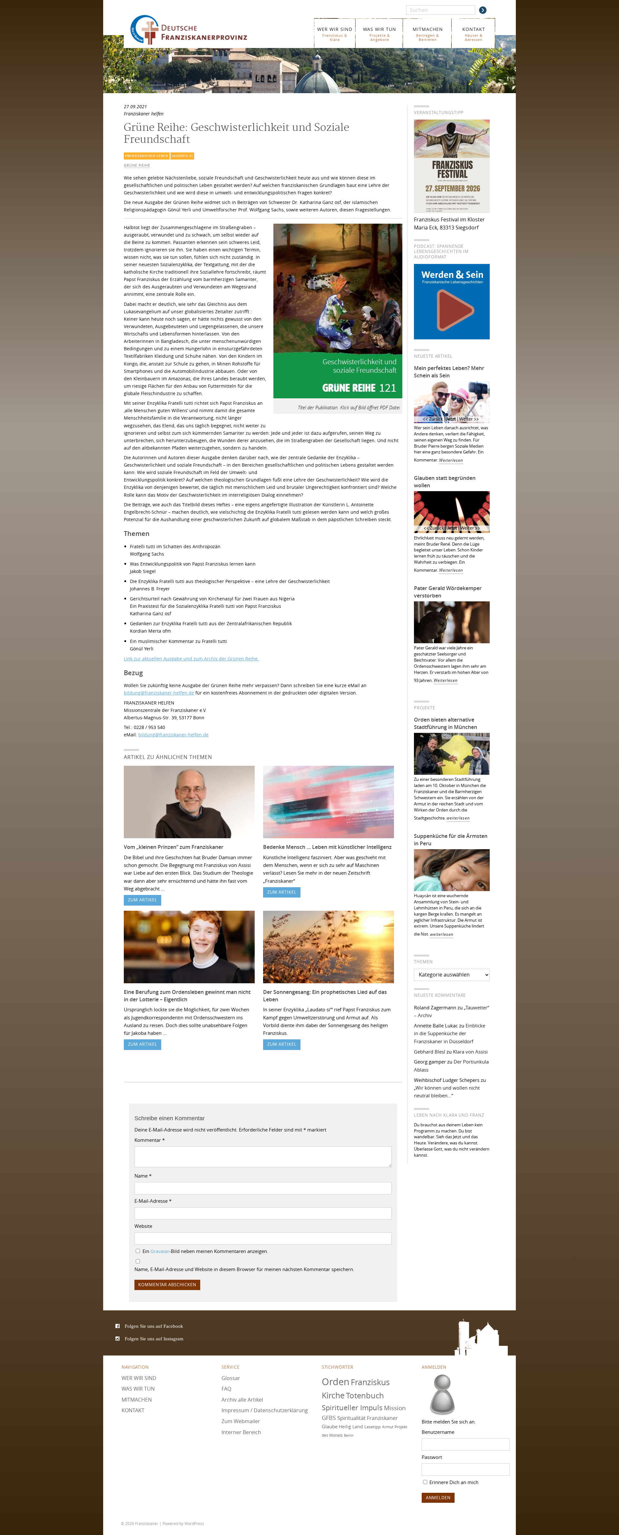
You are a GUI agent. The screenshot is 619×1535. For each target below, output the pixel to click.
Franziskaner (198, 30)
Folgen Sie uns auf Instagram (154, 1338)
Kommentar (149, 1140)
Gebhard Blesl (429, 1051)
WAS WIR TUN (379, 34)
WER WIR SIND (334, 34)
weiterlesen (458, 818)
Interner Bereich (241, 1431)
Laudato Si (182, 156)
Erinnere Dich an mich (453, 1482)
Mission (395, 1408)
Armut (387, 1427)
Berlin (349, 1435)
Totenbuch (365, 1395)
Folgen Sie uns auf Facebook (154, 1326)
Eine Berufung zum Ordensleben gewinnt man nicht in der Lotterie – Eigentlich (187, 995)
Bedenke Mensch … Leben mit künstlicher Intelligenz (327, 846)
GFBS (329, 1418)
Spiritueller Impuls (352, 1407)
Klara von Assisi (470, 1051)
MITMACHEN (428, 34)
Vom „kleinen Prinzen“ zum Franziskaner (173, 846)
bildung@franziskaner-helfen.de (159, 693)
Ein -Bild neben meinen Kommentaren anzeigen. (205, 1251)
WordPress (194, 1523)
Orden (335, 1381)
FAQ (226, 1388)
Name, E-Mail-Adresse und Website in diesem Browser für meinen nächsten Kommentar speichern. (244, 1269)
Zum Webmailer (240, 1421)
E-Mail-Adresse (153, 1201)
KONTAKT (473, 34)
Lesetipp (372, 1427)
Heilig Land (351, 1427)
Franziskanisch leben (146, 156)
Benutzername (438, 1432)
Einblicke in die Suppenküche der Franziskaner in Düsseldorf (449, 1033)
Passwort (432, 1457)
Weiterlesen (451, 460)
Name (143, 1175)
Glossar (230, 1377)
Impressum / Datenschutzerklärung (264, 1410)
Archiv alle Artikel (242, 1399)
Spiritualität (351, 1418)
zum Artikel (142, 900)
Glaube (330, 1426)
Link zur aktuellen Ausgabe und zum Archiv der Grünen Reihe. (191, 659)
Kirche (333, 1395)
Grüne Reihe (137, 165)
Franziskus (370, 1381)
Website (143, 1226)
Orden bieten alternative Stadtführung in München (445, 723)
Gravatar (160, 1251)
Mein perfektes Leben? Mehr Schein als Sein (449, 371)
